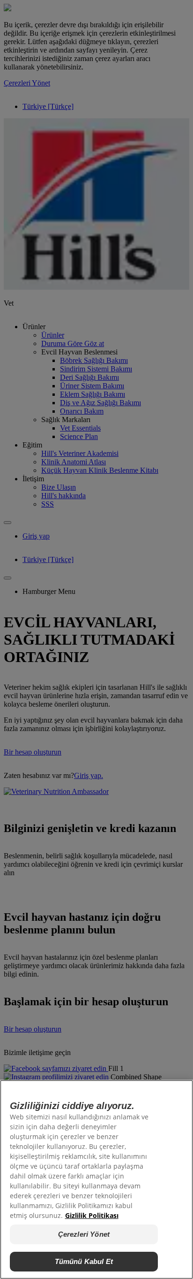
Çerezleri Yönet (84, 1234)
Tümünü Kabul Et (84, 1261)
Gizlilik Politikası (92, 1215)
